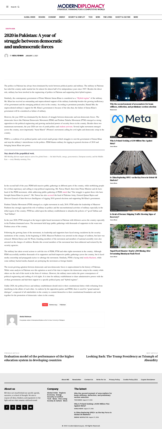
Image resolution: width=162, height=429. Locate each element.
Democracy (53, 305)
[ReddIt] (27, 62)
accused (51, 195)
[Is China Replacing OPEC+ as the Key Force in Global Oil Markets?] (134, 163)
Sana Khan (113, 146)
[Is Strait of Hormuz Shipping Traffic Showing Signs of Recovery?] (134, 199)
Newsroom (113, 110)
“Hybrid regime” (83, 98)
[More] (37, 62)
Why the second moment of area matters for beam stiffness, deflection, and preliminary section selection (133, 105)
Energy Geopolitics (116, 173)
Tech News (114, 100)
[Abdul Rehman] (6, 56)
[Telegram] (32, 62)
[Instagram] (12, 407)
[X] (11, 62)
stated (64, 192)
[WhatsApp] (16, 62)
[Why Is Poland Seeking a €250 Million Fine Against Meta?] (134, 126)
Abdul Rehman (17, 56)
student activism (65, 126)
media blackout (90, 257)
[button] (15, 7)
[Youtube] (30, 407)
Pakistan (63, 305)
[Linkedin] (22, 62)
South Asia (10, 29)
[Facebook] (6, 62)
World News (114, 137)
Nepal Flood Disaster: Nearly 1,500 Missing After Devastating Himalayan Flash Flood (130, 252)
